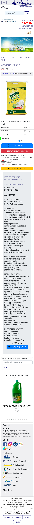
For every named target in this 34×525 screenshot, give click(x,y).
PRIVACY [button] (27, 517)
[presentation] (16, 417)
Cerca (27, 13)
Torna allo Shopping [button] (19, 168)
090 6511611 (16, 434)
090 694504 (8, 434)
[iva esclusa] (10, 70)
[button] (3, 44)
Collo (22, 141)
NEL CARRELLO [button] (19, 146)
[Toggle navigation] (4, 2)
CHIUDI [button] (17, 522)
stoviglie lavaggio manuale (17, 74)
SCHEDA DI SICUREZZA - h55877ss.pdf (18, 157)
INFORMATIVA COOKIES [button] (12, 517)
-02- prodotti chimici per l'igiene (20, 73)
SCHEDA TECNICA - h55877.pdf (16, 164)
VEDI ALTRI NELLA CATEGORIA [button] (17, 151)
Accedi (4, 493)
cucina (29, 73)
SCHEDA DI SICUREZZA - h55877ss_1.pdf (11, 161)
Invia (5, 367)
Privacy (4, 496)
